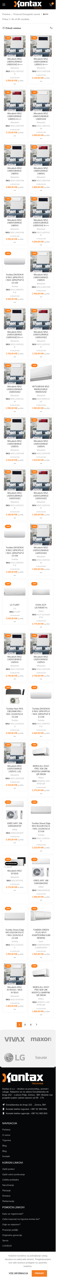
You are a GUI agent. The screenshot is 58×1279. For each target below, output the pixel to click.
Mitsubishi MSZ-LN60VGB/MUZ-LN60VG (14, 171)
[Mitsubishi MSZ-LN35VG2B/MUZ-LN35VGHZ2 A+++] (15, 319)
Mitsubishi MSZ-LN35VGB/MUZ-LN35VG (14, 444)
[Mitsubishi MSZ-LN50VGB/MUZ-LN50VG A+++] (41, 46)
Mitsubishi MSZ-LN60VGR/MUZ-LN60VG (41, 171)
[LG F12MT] (15, 592)
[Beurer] (41, 1057)
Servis (5, 1240)
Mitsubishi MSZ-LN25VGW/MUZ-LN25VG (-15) (14, 769)
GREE (14, 830)
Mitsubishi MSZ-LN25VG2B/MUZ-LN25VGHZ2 (15, 496)
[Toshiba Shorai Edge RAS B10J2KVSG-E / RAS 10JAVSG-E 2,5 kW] (15, 916)
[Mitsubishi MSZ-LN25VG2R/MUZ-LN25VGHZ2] (41, 480)
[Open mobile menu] (4, 5)
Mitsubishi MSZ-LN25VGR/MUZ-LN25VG (41, 659)
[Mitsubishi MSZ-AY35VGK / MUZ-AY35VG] (15, 974)
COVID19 (7, 1246)
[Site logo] (28, 4)
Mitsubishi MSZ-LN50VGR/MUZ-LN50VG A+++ (14, 116)
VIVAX (41, 611)
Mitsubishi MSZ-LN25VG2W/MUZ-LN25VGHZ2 (41, 550)
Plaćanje (6, 1190)
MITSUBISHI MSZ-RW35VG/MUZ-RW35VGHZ (41, 389)
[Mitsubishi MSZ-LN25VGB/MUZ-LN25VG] (15, 643)
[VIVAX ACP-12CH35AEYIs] (41, 592)
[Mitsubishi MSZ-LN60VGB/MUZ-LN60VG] (15, 155)
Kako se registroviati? (12, 1214)
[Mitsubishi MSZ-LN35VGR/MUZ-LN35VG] (41, 428)
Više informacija (19, 1273)
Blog (4, 1145)
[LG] (14, 1057)
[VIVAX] (14, 1039)
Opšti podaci (8, 1169)
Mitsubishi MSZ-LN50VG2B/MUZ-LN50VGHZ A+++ (41, 223)
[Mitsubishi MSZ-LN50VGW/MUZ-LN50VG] (41, 261)
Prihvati (39, 1273)
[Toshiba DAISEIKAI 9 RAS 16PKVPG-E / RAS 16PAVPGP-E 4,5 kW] (15, 261)
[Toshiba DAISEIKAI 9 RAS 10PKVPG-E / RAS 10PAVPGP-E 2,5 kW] (41, 695)
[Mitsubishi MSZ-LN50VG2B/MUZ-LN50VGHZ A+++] (41, 207)
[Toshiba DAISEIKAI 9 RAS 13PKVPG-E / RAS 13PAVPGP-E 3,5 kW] (15, 534)
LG (14, 608)
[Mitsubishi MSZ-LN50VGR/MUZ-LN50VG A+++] (15, 100)
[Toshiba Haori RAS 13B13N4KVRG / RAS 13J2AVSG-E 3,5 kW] (15, 695)
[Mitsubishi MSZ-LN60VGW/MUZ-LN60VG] (15, 207)
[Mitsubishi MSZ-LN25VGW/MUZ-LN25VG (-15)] (15, 753)
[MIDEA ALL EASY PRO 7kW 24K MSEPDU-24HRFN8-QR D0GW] (41, 753)
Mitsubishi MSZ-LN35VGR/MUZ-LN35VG (41, 444)
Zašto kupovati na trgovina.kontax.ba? (21, 1219)
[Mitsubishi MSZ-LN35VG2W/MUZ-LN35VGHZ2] (15, 373)
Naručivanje (8, 1185)
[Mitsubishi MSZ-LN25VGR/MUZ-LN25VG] (41, 643)
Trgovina (6, 1140)
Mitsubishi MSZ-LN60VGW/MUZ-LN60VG (14, 223)
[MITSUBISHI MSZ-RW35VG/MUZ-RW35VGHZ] (41, 373)
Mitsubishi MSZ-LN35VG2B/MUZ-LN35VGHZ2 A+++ (14, 335)
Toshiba (14, 286)
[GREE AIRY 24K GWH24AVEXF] (15, 810)
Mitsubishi (15, 68)
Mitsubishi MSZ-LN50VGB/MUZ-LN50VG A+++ (41, 62)
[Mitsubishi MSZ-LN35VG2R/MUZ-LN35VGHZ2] (41, 319)
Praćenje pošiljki (10, 1230)
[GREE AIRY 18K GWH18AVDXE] (41, 867)
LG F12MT (14, 605)
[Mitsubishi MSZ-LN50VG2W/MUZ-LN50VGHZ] (41, 100)
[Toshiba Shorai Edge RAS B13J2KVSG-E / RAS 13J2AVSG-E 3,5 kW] (41, 810)
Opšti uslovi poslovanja (13, 1174)
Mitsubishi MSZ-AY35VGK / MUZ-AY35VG (15, 990)
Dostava (6, 1195)
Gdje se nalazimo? (11, 1224)
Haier (41, 941)
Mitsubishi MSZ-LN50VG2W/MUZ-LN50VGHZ (41, 116)
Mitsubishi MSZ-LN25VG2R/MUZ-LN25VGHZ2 (41, 496)
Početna (6, 14)
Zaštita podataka (10, 1179)
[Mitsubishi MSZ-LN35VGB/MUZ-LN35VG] (15, 428)
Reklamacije (8, 1201)
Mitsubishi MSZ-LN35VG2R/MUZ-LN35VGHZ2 (41, 335)
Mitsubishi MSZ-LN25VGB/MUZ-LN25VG (14, 659)
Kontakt (6, 1156)
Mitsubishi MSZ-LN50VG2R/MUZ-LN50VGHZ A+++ (15, 62)
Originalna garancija (12, 1235)
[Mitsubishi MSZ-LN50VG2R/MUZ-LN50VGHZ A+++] (15, 46)
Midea (41, 778)
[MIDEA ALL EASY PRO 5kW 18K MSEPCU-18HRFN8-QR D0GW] (41, 974)
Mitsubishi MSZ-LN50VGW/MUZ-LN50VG (41, 277)
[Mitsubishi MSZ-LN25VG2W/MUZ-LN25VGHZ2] (41, 534)
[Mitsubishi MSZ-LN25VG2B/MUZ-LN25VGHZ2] (15, 480)
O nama (6, 1135)
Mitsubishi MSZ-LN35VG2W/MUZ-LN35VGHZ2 (15, 389)
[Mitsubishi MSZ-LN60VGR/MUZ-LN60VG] (41, 155)
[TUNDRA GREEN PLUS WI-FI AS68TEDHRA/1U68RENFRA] (41, 916)
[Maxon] (41, 1039)
